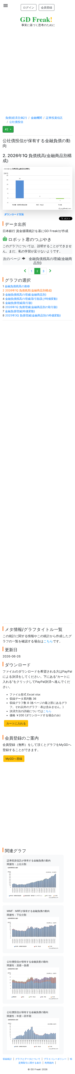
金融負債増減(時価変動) (20, 311)
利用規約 (49, 1063)
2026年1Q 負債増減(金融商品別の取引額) (31, 307)
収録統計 (7, 1059)
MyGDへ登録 (14, 758)
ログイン (28, 7)
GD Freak (36, 19)
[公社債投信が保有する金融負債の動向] (33, 1034)
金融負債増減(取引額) (18, 303)
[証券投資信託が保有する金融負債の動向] (33, 882)
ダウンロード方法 (14, 214)
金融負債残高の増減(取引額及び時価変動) (31, 298)
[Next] (50, 271)
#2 (7, 129)
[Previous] (25, 271)
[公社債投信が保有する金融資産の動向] (33, 983)
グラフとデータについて (27, 1059)
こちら (48, 641)
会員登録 (46, 7)
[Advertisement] (37, 68)
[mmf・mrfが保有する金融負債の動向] (33, 932)
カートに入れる (16, 723)
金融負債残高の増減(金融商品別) (25, 294)
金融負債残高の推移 (17, 286)
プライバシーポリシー (55, 1059)
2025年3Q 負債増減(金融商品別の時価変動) (33, 315)
